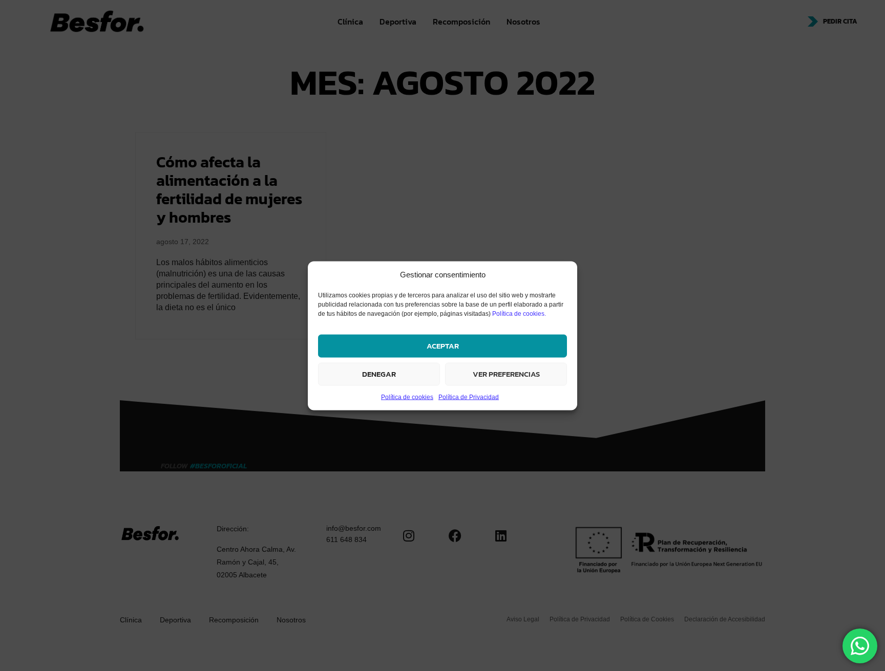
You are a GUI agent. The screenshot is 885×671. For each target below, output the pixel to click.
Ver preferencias (506, 374)
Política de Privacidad (468, 396)
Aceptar (443, 346)
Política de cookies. (519, 313)
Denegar (379, 374)
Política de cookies (407, 396)
